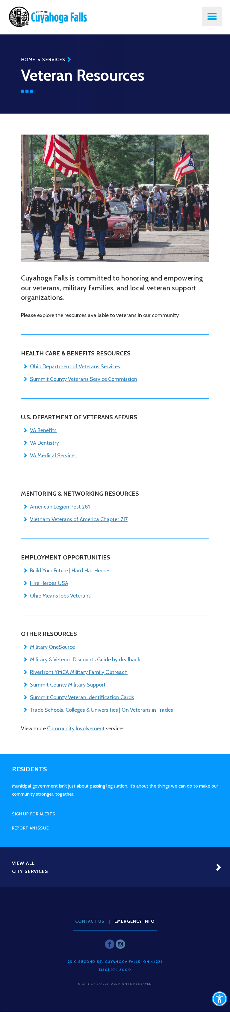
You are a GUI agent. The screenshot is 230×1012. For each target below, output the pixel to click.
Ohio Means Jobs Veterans (60, 595)
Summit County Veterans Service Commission (83, 379)
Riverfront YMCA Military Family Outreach (79, 672)
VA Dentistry (44, 443)
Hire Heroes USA (49, 583)
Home (28, 59)
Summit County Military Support (68, 684)
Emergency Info (134, 921)
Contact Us (90, 921)
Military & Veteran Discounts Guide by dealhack (85, 659)
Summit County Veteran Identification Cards (82, 697)
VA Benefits (43, 430)
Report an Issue (30, 828)
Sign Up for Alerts (33, 814)
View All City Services (30, 867)
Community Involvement (76, 728)
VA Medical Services (53, 455)
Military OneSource (52, 647)
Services (53, 59)
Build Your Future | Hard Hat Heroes (70, 570)
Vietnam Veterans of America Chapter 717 (79, 519)
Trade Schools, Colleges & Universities (74, 710)
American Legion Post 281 (60, 506)
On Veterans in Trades (147, 710)
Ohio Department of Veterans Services (75, 366)
